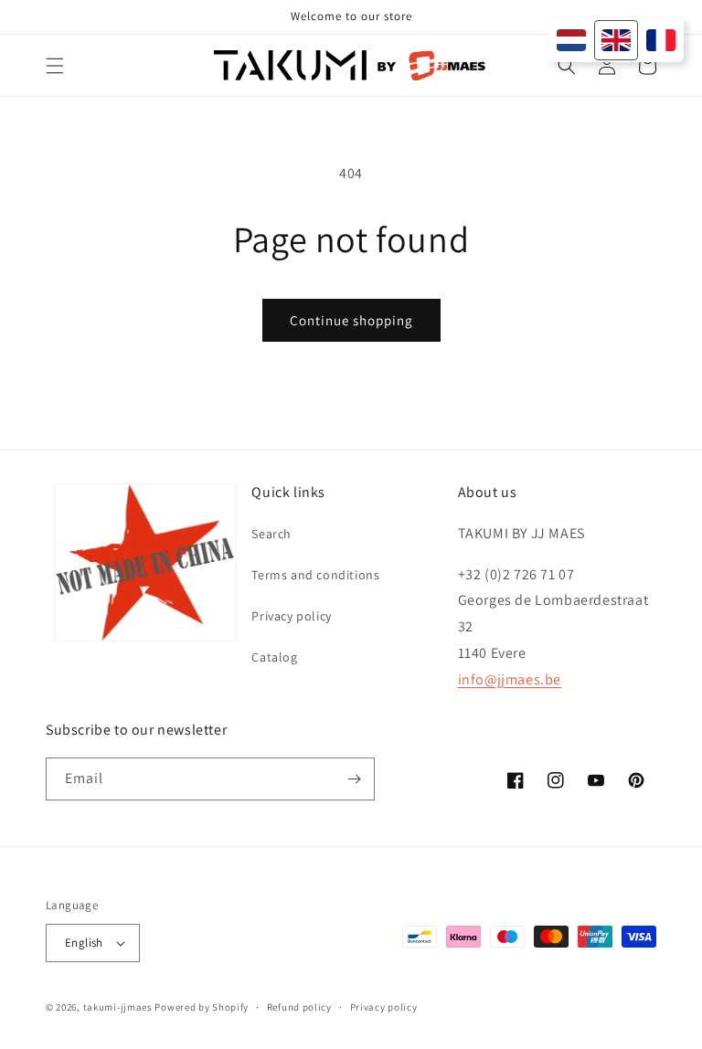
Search (271, 533)
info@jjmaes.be (509, 679)
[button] (55, 66)
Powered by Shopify (201, 1007)
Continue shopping (351, 320)
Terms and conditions (315, 575)
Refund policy (299, 1007)
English (84, 942)
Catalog (274, 657)
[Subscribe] (354, 779)
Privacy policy (291, 616)
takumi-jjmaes (118, 1007)
